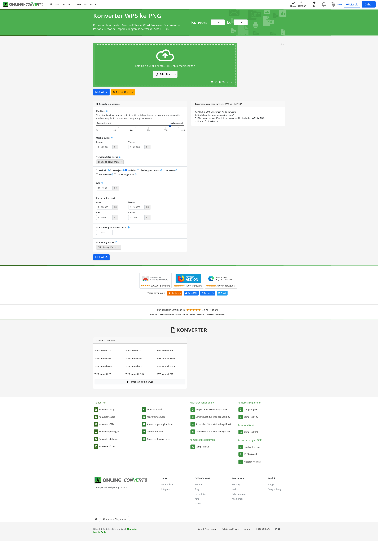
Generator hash (154, 409)
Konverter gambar (156, 416)
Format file (200, 493)
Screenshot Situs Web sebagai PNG (213, 424)
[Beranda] (95, 519)
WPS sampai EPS (102, 374)
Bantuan (302, 5)
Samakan (170, 170)
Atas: (98, 202)
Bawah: (132, 202)
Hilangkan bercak (151, 170)
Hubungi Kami (263, 528)
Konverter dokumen (109, 438)
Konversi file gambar (116, 519)
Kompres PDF (202, 446)
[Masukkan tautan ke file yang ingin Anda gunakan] (216, 81)
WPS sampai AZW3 (166, 358)
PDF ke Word (250, 454)
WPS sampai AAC (165, 350)
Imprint (247, 528)
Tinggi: (131, 142)
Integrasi (165, 489)
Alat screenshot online (202, 402)
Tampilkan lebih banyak (141, 381)
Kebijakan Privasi (230, 528)
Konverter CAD (106, 424)
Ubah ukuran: (103, 137)
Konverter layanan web (158, 438)
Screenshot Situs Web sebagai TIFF (212, 431)
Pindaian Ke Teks (252, 461)
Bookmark (176, 293)
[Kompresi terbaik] (103, 123)
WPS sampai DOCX (166, 366)
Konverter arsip (106, 409)
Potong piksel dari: (105, 198)
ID (276, 529)
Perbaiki (103, 170)
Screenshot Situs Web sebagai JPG (212, 416)
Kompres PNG (250, 416)
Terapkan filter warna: (107, 156)
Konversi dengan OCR (250, 440)
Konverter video (155, 431)
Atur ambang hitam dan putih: (112, 227)
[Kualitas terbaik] (177, 123)
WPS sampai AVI (134, 358)
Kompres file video (248, 425)
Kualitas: (101, 111)
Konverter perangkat (109, 431)
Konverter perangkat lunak (160, 424)
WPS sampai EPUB (135, 374)
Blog (196, 489)
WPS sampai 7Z (133, 350)
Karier (235, 489)
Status (197, 503)
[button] (60, 4)
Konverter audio (107, 416)
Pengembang (274, 489)
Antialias (132, 170)
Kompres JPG (250, 409)
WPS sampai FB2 (165, 374)
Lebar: (99, 142)
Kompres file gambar (249, 402)
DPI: (98, 183)
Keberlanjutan (239, 493)
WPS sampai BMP (103, 366)
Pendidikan (167, 484)
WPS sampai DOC (134, 366)
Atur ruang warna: (105, 242)
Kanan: (131, 212)
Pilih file (165, 74)
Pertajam (117, 170)
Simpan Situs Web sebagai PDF (211, 409)
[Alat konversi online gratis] (25, 4)
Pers (196, 498)
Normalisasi (104, 174)
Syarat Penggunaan (207, 528)
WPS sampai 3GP (102, 350)
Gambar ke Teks (251, 446)
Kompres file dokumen (202, 439)
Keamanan (237, 498)
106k (192, 293)
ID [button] (314, 5)
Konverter (100, 402)
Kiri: (98, 212)
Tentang (236, 484)
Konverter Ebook (107, 446)
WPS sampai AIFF (102, 358)
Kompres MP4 (250, 431)
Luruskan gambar (125, 174)
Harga (293, 6)
